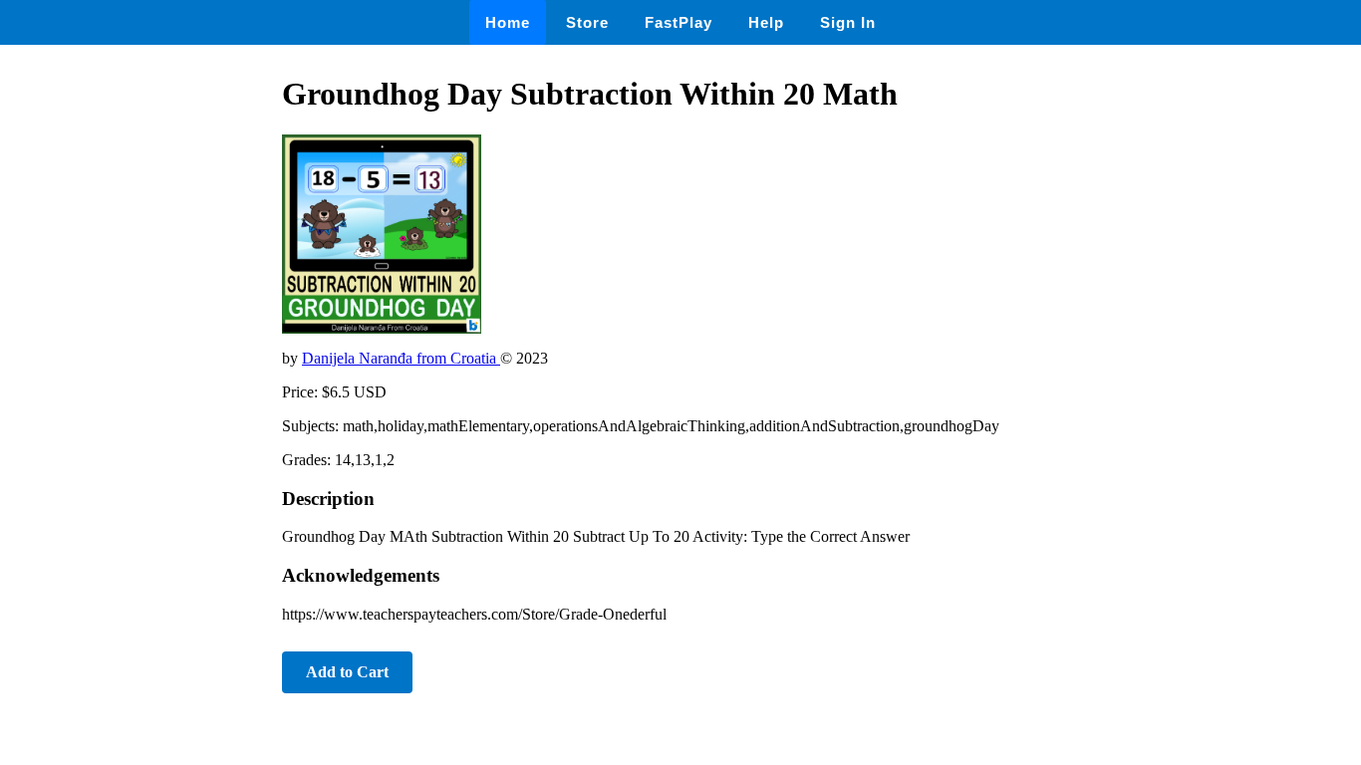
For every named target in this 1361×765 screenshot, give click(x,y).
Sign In (848, 22)
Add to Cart (347, 671)
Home (507, 22)
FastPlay (678, 22)
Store (587, 22)
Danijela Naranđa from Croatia (401, 358)
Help (766, 22)
